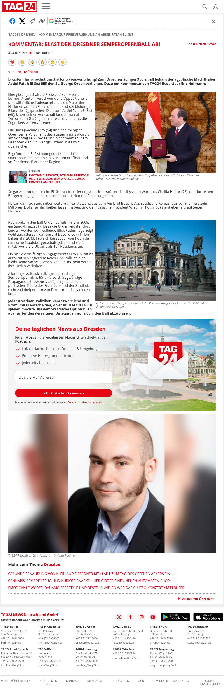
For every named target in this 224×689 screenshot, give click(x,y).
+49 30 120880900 (12, 638)
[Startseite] (19, 6)
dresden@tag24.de (87, 642)
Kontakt (72, 681)
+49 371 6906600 (49, 638)
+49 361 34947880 (161, 638)
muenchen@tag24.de (126, 658)
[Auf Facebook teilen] (12, 21)
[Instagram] (142, 617)
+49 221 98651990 (49, 661)
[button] (216, 6)
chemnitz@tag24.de (50, 642)
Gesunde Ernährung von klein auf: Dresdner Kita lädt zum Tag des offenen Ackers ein (89, 573)
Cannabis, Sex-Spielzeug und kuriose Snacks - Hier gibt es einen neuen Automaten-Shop (89, 580)
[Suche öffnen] (205, 6)
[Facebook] (130, 617)
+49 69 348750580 (12, 661)
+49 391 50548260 (161, 661)
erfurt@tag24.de (160, 642)
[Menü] (46, 6)
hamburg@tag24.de (88, 665)
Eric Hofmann (27, 72)
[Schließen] (213, 21)
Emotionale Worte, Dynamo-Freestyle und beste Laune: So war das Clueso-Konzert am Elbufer (59, 179)
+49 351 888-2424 (87, 638)
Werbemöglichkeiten (16, 681)
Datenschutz (120, 681)
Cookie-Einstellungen (210, 682)
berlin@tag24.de (11, 642)
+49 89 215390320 (124, 653)
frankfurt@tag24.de (13, 665)
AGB (141, 681)
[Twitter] (119, 617)
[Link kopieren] (42, 21)
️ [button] (12, 62)
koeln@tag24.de (48, 665)
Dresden (28, 34)
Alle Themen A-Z (48, 682)
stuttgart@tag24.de (199, 642)
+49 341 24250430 (124, 638)
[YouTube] (153, 617)
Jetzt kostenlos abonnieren (63, 393)
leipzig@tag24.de (123, 642)
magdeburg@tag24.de (163, 665)
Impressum (94, 681)
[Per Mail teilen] (32, 21)
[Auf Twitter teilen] (22, 21)
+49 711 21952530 (198, 638)
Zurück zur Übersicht (198, 599)
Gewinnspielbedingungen (171, 681)
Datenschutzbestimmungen (85, 402)
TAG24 (13, 34)
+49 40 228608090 (87, 661)
